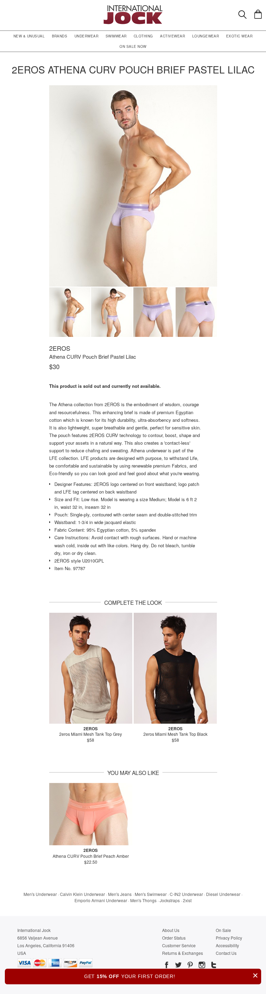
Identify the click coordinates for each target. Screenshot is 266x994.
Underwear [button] (86, 36)
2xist (187, 900)
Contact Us (226, 953)
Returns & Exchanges (182, 953)
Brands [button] (60, 36)
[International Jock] (133, 7)
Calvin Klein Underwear (82, 894)
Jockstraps (170, 900)
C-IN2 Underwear (186, 894)
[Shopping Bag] (258, 14)
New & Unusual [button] (29, 36)
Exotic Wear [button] (239, 36)
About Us (170, 930)
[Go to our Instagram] (201, 966)
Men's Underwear (40, 894)
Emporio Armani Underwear (100, 900)
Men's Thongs (143, 900)
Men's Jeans (120, 894)
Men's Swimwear (151, 894)
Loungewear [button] (205, 36)
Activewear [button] (172, 36)
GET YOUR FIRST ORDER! (171, 975)
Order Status (174, 938)
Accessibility (227, 945)
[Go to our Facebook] (166, 966)
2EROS (59, 347)
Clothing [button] (143, 36)
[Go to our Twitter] (178, 966)
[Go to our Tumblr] (213, 966)
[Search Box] (242, 14)
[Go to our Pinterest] (189, 966)
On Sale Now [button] (132, 46)
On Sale (223, 930)
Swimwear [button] (116, 36)
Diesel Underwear (223, 894)
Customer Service (179, 945)
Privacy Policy (229, 938)
